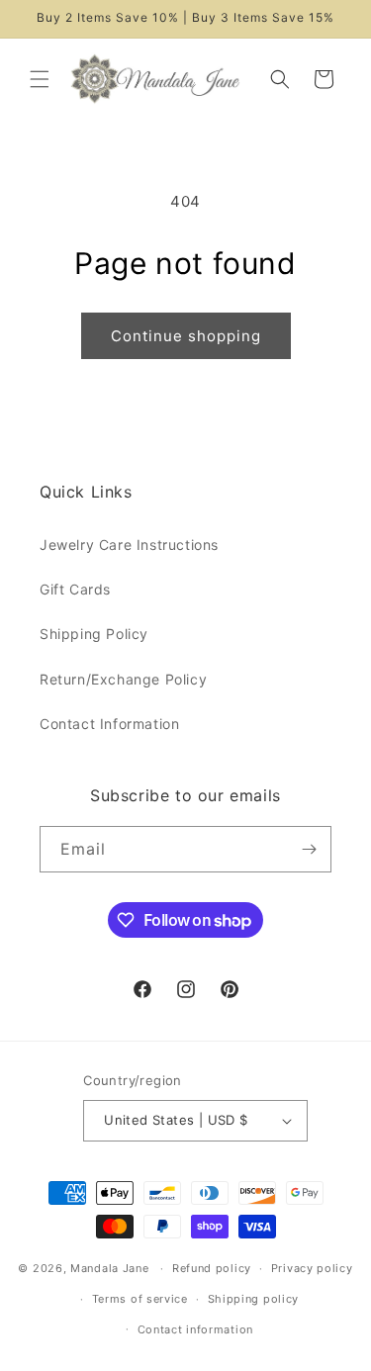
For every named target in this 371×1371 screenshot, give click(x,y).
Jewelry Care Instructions (129, 544)
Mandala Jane (109, 1268)
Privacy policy (312, 1268)
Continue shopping (186, 335)
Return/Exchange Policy (123, 679)
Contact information (195, 1329)
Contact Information (109, 723)
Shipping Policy (94, 633)
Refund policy (211, 1268)
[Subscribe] (308, 849)
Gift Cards (75, 589)
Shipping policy (254, 1299)
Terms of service (140, 1299)
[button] (39, 79)
